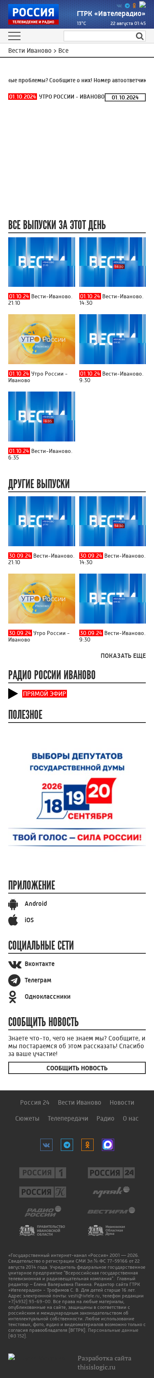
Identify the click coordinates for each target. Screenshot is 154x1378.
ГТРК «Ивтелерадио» (111, 13)
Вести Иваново (79, 1102)
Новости (122, 1102)
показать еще (123, 656)
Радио (106, 1118)
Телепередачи (68, 1118)
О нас (131, 1118)
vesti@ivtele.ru (84, 1296)
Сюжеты (27, 1118)
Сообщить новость (77, 1068)
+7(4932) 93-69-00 (29, 1301)
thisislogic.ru (96, 1366)
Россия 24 (35, 1102)
